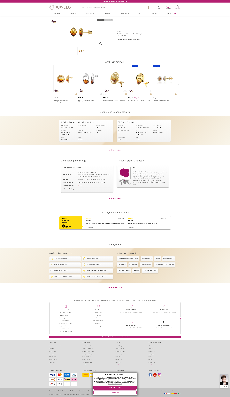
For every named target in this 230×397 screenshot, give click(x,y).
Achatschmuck (86, 346)
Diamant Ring (119, 357)
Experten (98, 315)
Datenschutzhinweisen (114, 384)
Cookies (74, 391)
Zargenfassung (158, 132)
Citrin (150, 357)
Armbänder (52, 351)
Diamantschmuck (87, 359)
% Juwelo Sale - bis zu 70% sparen (164, 265)
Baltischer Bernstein (142, 127)
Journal (98, 326)
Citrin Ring (118, 354)
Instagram (159, 375)
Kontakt (90, 391)
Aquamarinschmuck (88, 351)
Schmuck (57, 14)
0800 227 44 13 (137, 328)
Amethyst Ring (119, 349)
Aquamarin (152, 351)
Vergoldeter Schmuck (124, 271)
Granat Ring (118, 359)
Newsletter (98, 323)
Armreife (52, 354)
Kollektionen (90, 14)
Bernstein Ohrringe (146, 265)
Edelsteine (73, 14)
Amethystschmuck (87, 349)
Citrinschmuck (86, 357)
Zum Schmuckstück (114, 150)
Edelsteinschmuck (147, 259)
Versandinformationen (65, 326)
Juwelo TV (171, 14)
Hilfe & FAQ (66, 329)
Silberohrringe (133, 265)
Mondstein (152, 362)
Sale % (141, 14)
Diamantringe (53, 359)
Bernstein (121, 127)
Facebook (150, 375)
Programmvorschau (98, 321)
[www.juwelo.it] (179, 393)
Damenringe (53, 357)
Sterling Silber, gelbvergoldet (66, 133)
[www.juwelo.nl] (168, 393)
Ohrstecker (64, 139)
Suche (146, 7)
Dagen (80, 139)
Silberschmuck (122, 265)
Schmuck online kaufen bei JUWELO (128, 259)
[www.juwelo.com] (175, 393)
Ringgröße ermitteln (66, 331)
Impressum (82, 391)
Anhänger (52, 349)
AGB (58, 391)
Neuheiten (107, 14)
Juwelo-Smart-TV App (65, 323)
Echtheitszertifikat (65, 312)
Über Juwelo (98, 310)
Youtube (155, 375)
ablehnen (119, 381)
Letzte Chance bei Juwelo (150, 271)
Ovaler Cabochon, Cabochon (142, 133)
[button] (158, 7)
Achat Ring (118, 346)
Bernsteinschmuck (168, 259)
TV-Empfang (65, 321)
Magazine (98, 318)
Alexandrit (151, 346)
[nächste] (178, 85)
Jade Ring (118, 362)
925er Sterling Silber (85, 132)
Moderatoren (98, 312)
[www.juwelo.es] (172, 393)
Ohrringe (157, 259)
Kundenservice (65, 310)
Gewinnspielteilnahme (65, 318)
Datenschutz (65, 391)
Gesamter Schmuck (55, 346)
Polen (138, 139)
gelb (119, 139)
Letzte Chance (124, 14)
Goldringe (52, 362)
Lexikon (154, 14)
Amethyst (151, 349)
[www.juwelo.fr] (165, 393)
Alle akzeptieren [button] (115, 388)
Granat (150, 359)
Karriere (51, 391)
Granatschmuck (87, 362)
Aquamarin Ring (120, 351)
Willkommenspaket (65, 315)
